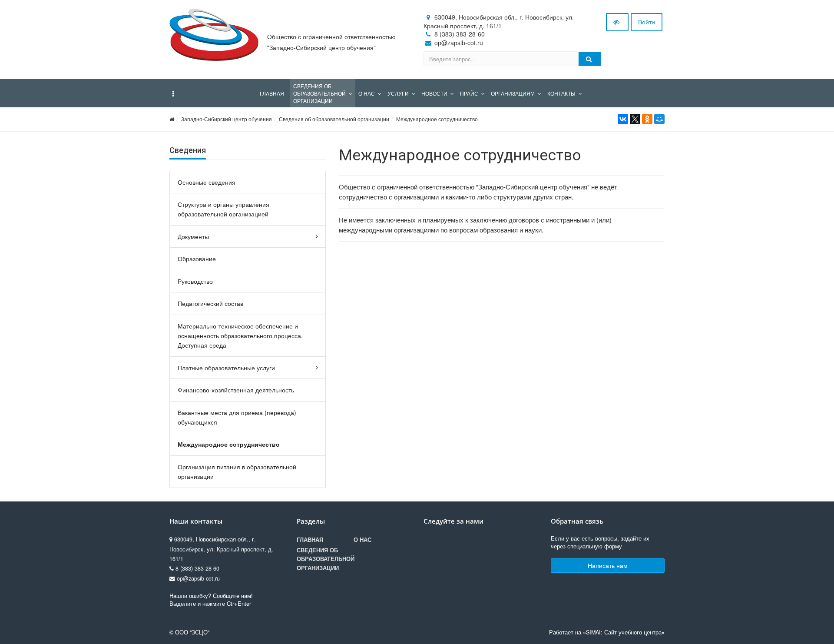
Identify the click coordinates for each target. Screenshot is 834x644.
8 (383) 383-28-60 (459, 34)
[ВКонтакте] (623, 119)
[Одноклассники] (647, 119)
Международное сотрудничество (437, 119)
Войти (646, 21)
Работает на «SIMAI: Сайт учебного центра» (607, 632)
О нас (362, 540)
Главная (310, 540)
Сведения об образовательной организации (334, 119)
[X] (635, 119)
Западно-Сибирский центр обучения (226, 119)
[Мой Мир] (659, 119)
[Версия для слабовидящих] (617, 22)
